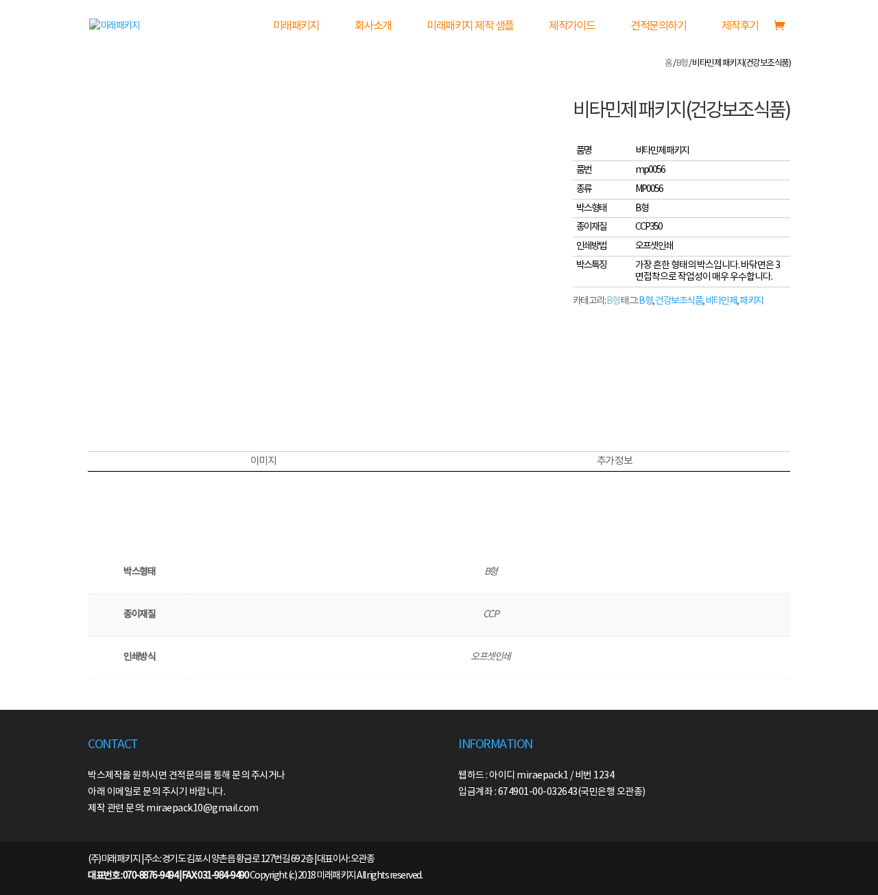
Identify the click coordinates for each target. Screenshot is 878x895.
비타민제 (721, 301)
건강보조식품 (678, 301)
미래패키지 (296, 26)
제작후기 (740, 26)
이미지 (263, 461)
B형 (682, 63)
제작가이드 (572, 26)
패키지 (751, 301)
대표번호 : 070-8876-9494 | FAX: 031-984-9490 (168, 875)
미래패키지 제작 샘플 (470, 26)
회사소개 (373, 26)
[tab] (263, 461)
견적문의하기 (658, 26)
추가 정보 (614, 461)
